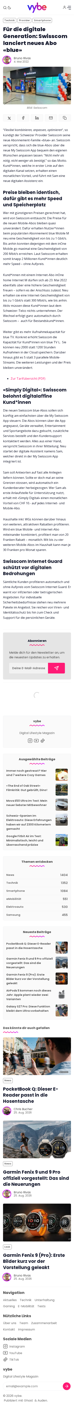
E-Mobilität (26, 1306)
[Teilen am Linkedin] (37, 117)
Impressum (26, 1329)
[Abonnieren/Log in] (64, 7)
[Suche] (5, 8)
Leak (7, 1246)
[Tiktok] (42, 740)
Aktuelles (10, 1300)
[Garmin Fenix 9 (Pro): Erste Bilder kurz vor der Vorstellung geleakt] (37, 1222)
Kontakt (9, 1329)
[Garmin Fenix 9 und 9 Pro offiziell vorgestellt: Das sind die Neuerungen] (37, 1139)
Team (23, 1323)
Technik (9, 20)
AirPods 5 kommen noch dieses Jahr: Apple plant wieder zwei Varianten (28, 995)
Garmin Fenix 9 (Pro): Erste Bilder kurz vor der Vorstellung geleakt (27, 979)
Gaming (9, 1306)
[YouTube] (36, 740)
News (7, 1080)
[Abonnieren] (56, 668)
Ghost (28, 1400)
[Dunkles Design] (9, 8)
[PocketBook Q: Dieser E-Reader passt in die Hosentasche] (37, 1056)
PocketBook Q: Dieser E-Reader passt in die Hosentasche (30, 1095)
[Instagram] (30, 740)
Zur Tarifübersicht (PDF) (28, 378)
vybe (18, 1396)
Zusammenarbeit (44, 1323)
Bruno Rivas (22, 58)
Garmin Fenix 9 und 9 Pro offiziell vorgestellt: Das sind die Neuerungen (29, 963)
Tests (41, 1306)
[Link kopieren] (65, 117)
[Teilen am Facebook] (23, 117)
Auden (42, 1400)
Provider (24, 20)
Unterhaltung (44, 1300)
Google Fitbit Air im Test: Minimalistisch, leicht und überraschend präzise (24, 840)
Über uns (9, 1323)
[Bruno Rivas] (7, 60)
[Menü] (69, 8)
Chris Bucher (23, 1109)
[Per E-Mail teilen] (51, 117)
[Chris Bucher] (7, 1111)
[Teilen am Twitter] (9, 117)
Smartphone (42, 20)
